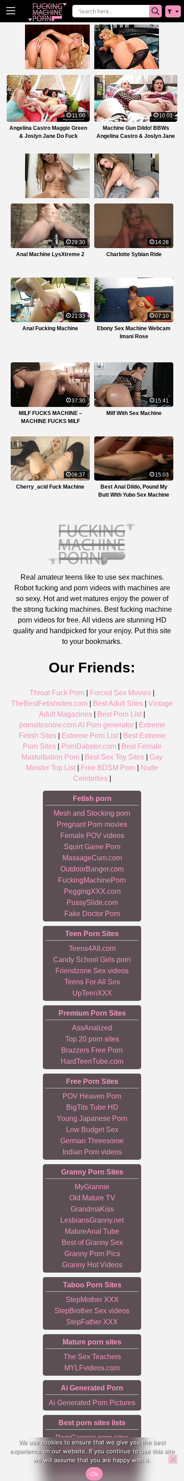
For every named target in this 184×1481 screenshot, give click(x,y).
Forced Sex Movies (120, 693)
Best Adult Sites (118, 703)
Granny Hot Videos (92, 1265)
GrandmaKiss (92, 1209)
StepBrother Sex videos (92, 1311)
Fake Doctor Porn (92, 913)
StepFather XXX (92, 1322)
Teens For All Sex (92, 982)
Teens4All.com (92, 948)
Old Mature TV (92, 1198)
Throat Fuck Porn (56, 693)
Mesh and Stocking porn (92, 813)
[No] (172, 1459)
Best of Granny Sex (92, 1242)
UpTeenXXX (92, 993)
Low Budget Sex (92, 1129)
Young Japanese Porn (92, 1118)
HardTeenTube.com (92, 1061)
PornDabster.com (88, 746)
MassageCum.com (92, 858)
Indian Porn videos (92, 1152)
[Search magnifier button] (155, 11)
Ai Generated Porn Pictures (92, 1402)
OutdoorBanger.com (92, 869)
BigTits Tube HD (92, 1107)
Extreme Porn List (90, 735)
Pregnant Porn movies (92, 824)
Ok (94, 1473)
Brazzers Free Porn (92, 1050)
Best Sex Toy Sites (114, 757)
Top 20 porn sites (92, 1039)
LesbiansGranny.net (92, 1220)
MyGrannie (92, 1187)
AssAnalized (92, 1028)
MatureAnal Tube (92, 1231)
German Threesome (92, 1141)
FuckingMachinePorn (92, 880)
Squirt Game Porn (92, 846)
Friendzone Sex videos (92, 971)
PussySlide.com (92, 902)
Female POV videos (92, 835)
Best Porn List (119, 714)
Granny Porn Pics (92, 1253)
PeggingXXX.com (92, 891)
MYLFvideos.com (92, 1368)
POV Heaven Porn (92, 1096)
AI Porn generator (106, 725)
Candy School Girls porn (92, 959)
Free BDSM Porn (108, 768)
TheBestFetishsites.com (49, 703)
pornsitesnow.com (47, 725)
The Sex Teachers (92, 1357)
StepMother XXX (92, 1299)
